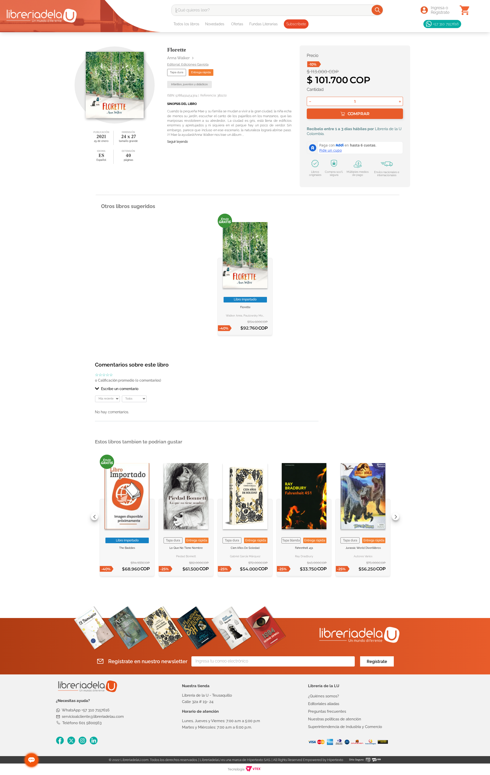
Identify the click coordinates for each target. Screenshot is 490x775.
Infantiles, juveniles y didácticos (189, 84)
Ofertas (237, 24)
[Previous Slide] (94, 516)
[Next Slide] (395, 516)
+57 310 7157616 (446, 24)
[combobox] (277, 10)
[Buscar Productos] (378, 10)
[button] (206, 388)
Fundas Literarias (263, 24)
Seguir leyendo (177, 141)
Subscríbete (296, 24)
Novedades (214, 24)
